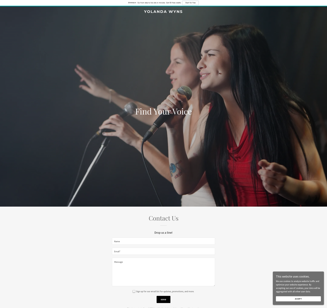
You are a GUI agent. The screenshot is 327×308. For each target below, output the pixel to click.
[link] (163, 12)
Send (163, 299)
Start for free (190, 3)
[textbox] (163, 241)
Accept (298, 299)
